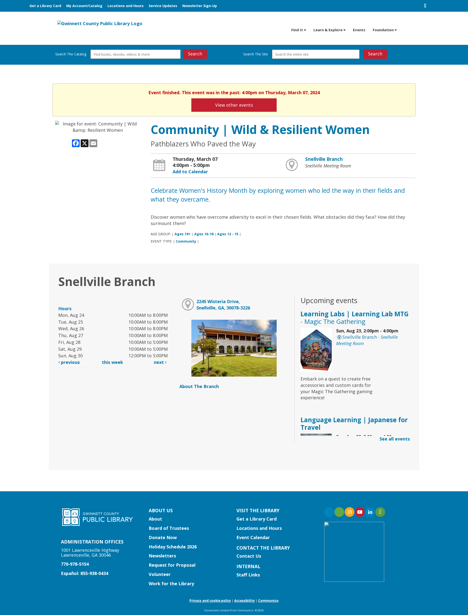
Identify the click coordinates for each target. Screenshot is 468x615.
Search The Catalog (70, 54)
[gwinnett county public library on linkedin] (370, 512)
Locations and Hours (125, 5)
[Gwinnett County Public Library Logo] (99, 23)
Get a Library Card (45, 5)
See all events (395, 439)
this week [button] (112, 362)
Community (186, 241)
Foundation (384, 29)
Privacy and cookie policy (210, 600)
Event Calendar (253, 537)
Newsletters (162, 556)
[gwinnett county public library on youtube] (360, 512)
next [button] (159, 362)
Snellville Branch (324, 159)
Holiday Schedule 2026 (173, 547)
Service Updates (163, 5)
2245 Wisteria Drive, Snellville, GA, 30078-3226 (223, 304)
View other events (234, 105)
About (155, 519)
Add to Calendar (190, 171)
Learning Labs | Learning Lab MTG (355, 317)
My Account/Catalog (84, 5)
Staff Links (248, 575)
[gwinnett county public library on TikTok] (380, 512)
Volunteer (160, 574)
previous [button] (70, 362)
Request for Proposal (172, 565)
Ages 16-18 (204, 234)
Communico (268, 600)
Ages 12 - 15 (227, 234)
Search (195, 54)
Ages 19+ (183, 234)
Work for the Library (171, 583)
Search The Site (255, 54)
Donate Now (163, 537)
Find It (297, 29)
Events (359, 29)
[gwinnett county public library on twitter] (339, 512)
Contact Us (248, 556)
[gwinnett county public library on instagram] (349, 512)
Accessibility (244, 600)
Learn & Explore (328, 29)
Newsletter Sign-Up (199, 5)
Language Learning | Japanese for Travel (354, 423)
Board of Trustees (169, 528)
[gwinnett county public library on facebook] (329, 512)
